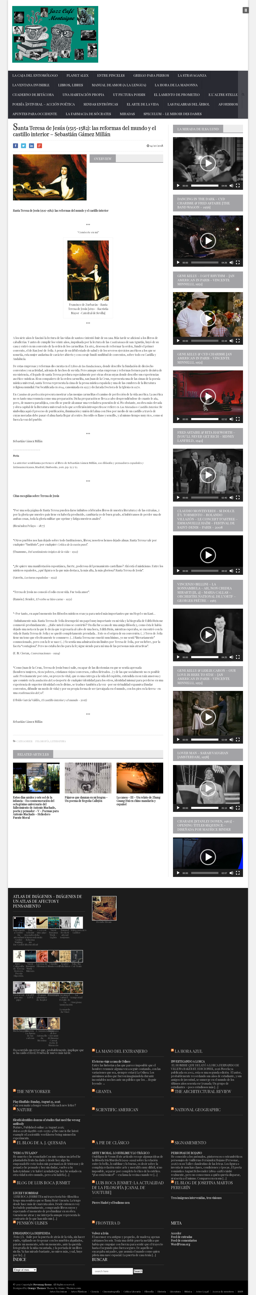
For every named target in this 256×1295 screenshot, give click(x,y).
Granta (103, 1091)
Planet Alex (77, 75)
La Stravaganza (192, 75)
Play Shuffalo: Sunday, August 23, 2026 (36, 1102)
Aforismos (228, 104)
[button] (208, 163)
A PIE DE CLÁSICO (112, 1142)
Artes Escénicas (58, 1291)
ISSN (240, 1291)
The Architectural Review (203, 1091)
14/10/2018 (156, 146)
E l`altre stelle (223, 94)
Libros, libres (70, 85)
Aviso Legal (202, 1291)
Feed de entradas (181, 1237)
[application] (208, 163)
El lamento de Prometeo (177, 94)
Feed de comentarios (184, 1240)
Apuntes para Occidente (34, 114)
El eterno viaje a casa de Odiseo (111, 1061)
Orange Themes (37, 1288)
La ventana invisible (30, 85)
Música (188, 1291)
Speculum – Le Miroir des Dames (173, 114)
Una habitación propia (83, 94)
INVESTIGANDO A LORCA (188, 1061)
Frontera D (108, 1223)
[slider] (204, 186)
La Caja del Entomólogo (35, 75)
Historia (161, 1291)
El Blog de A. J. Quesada (41, 1142)
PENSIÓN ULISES (32, 1223)
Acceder (176, 1233)
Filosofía (42, 741)
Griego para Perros (151, 75)
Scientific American (117, 1109)
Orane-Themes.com (69, 1288)
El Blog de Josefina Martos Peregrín (202, 1185)
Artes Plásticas (79, 1291)
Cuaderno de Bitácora (33, 94)
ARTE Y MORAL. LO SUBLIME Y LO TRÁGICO (121, 1153)
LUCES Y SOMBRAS (25, 1193)
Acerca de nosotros (223, 1291)
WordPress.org (180, 1244)
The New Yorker (33, 1091)
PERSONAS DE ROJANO (186, 1153)
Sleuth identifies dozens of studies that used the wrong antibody (46, 1121)
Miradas (127, 114)
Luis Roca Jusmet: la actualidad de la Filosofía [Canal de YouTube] (128, 1187)
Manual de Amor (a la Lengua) (119, 85)
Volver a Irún (100, 1233)
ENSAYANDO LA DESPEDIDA (31, 1233)
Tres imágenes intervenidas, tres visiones (196, 1198)
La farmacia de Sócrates (88, 114)
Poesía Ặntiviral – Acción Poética (43, 104)
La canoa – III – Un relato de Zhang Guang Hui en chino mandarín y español (138, 800)
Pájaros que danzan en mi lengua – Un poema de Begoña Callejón (86, 799)
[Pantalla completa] (238, 186)
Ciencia (95, 1291)
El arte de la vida (143, 104)
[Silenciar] (231, 186)
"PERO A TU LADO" (25, 1153)
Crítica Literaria (132, 1291)
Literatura (58, 741)
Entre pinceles (111, 75)
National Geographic (198, 1109)
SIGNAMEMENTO (190, 1142)
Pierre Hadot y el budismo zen (111, 1203)
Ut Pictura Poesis (129, 94)
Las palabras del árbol (189, 104)
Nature (24, 1109)
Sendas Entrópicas (101, 104)
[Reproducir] (178, 186)
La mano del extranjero (121, 1051)
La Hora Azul (188, 1051)
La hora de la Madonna (176, 85)
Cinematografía (111, 1291)
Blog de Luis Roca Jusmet (43, 1182)
